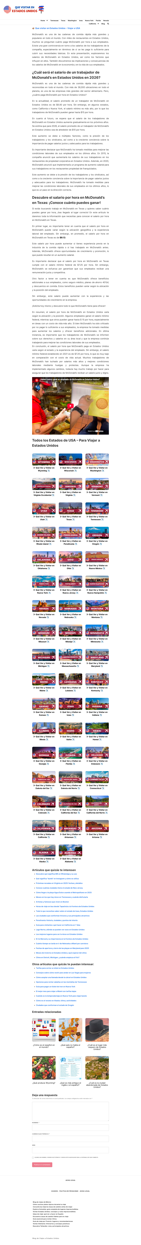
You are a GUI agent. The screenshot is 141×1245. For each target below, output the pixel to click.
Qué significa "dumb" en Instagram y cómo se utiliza (57, 879)
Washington (72, 20)
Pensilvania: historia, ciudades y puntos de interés (57, 920)
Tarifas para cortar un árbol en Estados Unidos (55, 968)
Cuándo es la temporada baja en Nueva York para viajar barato (61, 996)
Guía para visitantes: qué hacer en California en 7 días (58, 925)
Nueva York (89, 20)
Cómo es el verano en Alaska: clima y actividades (56, 1001)
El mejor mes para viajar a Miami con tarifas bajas (56, 991)
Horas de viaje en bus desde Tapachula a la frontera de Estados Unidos (65, 906)
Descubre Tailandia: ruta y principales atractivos (51, 1226)
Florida (98, 20)
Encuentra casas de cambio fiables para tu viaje (50, 1216)
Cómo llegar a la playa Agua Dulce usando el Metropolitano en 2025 (64, 893)
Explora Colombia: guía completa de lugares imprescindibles (55, 1209)
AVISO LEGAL (70, 1180)
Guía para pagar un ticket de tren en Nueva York (55, 987)
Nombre (35, 1122)
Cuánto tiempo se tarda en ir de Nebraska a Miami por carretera (62, 944)
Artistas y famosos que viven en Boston (52, 902)
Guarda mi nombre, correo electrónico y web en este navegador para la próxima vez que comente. (66, 1157)
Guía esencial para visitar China (45, 1219)
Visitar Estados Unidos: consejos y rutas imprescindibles (54, 1211)
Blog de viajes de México (42, 1202)
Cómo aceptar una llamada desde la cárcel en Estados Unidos (61, 977)
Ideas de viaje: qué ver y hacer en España (48, 1214)
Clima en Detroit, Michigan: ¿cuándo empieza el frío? (57, 957)
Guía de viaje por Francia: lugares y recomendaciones (53, 1221)
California (92, 24)
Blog (103, 24)
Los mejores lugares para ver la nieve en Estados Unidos (59, 934)
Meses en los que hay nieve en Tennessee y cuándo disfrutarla (62, 897)
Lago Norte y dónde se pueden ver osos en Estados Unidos (60, 930)
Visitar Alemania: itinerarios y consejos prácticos (51, 1223)
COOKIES (54, 1191)
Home (43, 20)
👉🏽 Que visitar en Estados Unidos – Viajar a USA (56, 28)
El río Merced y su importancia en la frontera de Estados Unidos (62, 939)
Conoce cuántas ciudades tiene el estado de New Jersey (59, 888)
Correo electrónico (41, 1134)
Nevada (106, 20)
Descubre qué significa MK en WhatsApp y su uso (56, 874)
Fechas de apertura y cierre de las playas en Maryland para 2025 (62, 948)
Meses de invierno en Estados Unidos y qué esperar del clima (61, 953)
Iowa (81, 20)
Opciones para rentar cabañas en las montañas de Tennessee (61, 982)
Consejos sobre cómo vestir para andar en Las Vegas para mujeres (63, 973)
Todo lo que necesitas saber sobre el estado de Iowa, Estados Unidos (64, 911)
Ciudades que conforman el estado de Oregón (55, 1005)
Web (33, 1145)
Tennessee (54, 20)
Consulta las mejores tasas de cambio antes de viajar (52, 1207)
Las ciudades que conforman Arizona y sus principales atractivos (63, 916)
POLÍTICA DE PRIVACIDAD (68, 1191)
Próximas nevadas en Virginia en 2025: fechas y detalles (59, 883)
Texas (63, 20)
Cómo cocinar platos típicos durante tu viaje (49, 1204)
